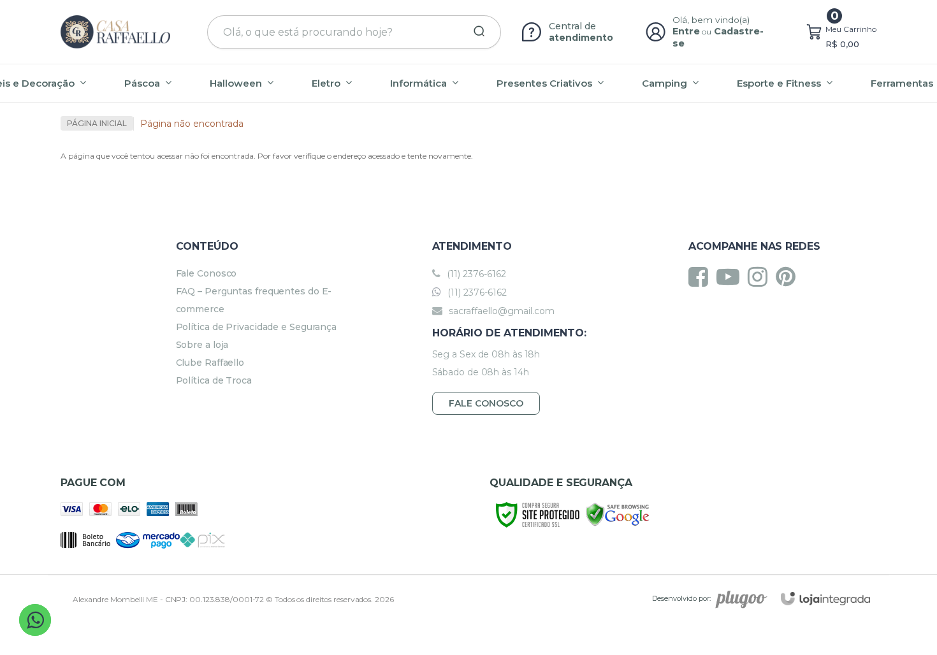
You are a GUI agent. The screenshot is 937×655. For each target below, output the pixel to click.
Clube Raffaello (210, 362)
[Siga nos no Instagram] (761, 277)
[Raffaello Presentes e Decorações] (115, 32)
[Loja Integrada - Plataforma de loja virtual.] (825, 598)
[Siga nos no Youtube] (731, 277)
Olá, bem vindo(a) (711, 20)
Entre (686, 31)
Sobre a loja (202, 344)
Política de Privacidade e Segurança (256, 327)
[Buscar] (475, 32)
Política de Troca (214, 380)
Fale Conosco (206, 273)
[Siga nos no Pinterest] (789, 277)
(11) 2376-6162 (475, 274)
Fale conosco (486, 403)
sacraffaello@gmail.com (500, 311)
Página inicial (97, 123)
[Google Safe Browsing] (618, 514)
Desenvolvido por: (681, 598)
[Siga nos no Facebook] (701, 277)
